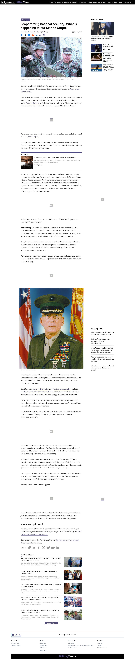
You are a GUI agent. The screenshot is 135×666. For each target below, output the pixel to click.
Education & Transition (79, 2)
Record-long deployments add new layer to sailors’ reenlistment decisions (102, 359)
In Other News (26, 555)
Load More (51, 623)
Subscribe (43, 643)
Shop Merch (43, 650)
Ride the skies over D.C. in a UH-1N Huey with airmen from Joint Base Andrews (102, 38)
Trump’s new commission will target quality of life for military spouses (39, 572)
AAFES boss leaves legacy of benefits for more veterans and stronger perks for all (41, 559)
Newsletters (43, 645)
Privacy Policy (15, 643)
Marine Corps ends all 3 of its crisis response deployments (55, 157)
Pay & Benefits (58, 2)
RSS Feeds (43, 648)
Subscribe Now (128, 2)
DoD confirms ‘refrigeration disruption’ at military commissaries (100, 341)
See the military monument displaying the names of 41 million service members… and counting (108, 57)
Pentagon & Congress (93, 2)
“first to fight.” (33, 137)
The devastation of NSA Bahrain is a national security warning (102, 333)
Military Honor (118, 2)
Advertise (71, 643)
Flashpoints (67, 2)
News (51, 2)
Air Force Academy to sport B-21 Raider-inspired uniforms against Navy (108, 47)
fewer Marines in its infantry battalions (38, 392)
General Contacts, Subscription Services (80, 645)
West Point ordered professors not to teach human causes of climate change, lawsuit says (102, 350)
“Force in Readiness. (33, 103)
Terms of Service (16, 645)
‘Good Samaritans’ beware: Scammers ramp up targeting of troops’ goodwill (41, 585)
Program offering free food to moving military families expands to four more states (40, 598)
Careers (99, 645)
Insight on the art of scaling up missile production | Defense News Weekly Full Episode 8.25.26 (108, 67)
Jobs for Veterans (102, 648)
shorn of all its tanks (40, 389)
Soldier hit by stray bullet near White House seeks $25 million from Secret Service (40, 611)
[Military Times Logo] (23, 2)
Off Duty (103, 2)
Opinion (25, 20)
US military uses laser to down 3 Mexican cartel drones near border (102, 368)
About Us (99, 643)
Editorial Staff (72, 648)
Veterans (110, 2)
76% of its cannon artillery (61, 389)
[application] (102, 28)
